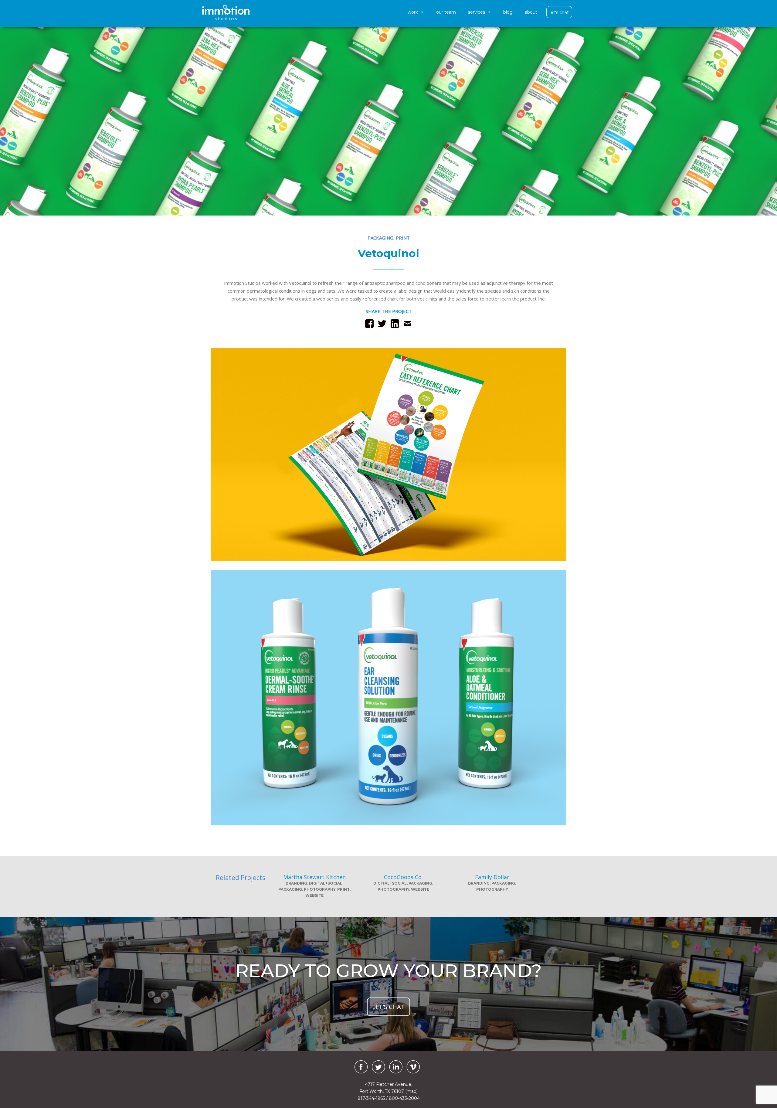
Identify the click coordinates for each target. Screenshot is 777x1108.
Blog (508, 12)
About (531, 12)
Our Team (446, 12)
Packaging (380, 238)
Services (476, 12)
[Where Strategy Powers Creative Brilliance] (226, 12)
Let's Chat (559, 12)
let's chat (388, 1007)
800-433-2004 (404, 1098)
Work (413, 12)
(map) (411, 1091)
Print (403, 238)
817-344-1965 (371, 1098)
